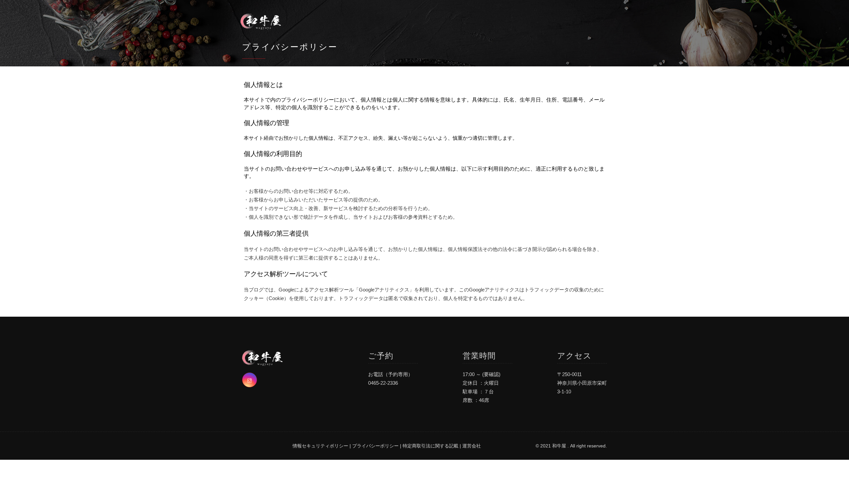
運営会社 (471, 445)
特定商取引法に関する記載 (430, 445)
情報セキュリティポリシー (320, 445)
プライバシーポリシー (375, 445)
